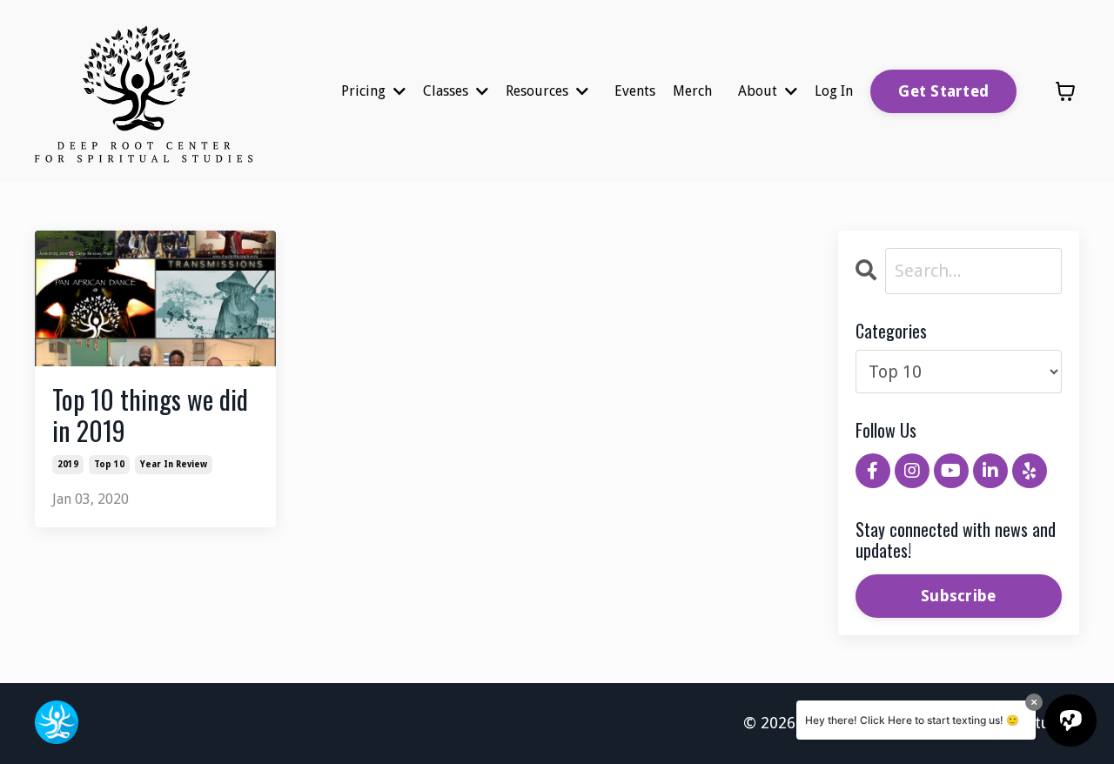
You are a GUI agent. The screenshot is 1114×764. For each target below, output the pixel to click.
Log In (834, 91)
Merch (692, 91)
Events (634, 91)
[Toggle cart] (1065, 91)
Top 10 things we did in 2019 (150, 415)
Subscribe (958, 595)
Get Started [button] (943, 91)
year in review (173, 464)
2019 (67, 464)
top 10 (109, 464)
